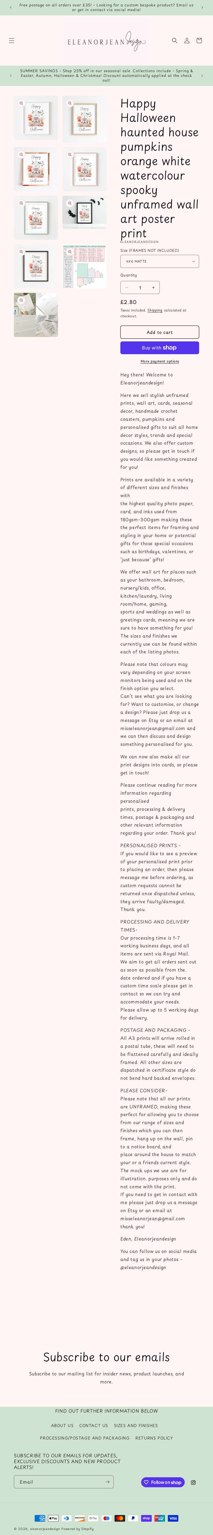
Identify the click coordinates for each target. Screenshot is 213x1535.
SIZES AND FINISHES (136, 1425)
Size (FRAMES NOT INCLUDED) (149, 250)
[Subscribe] (107, 1481)
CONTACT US (93, 1425)
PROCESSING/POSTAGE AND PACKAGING (85, 1438)
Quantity (128, 275)
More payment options (160, 361)
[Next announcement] (202, 7)
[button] (12, 40)
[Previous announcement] (11, 7)
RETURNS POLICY (154, 1438)
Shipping (155, 310)
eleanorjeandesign (45, 1528)
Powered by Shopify (77, 1528)
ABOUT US (62, 1425)
